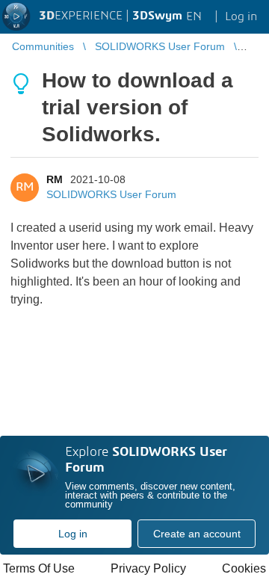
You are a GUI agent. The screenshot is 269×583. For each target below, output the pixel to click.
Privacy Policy (148, 568)
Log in (72, 534)
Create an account (197, 534)
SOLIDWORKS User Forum (111, 194)
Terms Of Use (39, 568)
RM (54, 179)
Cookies (244, 568)
